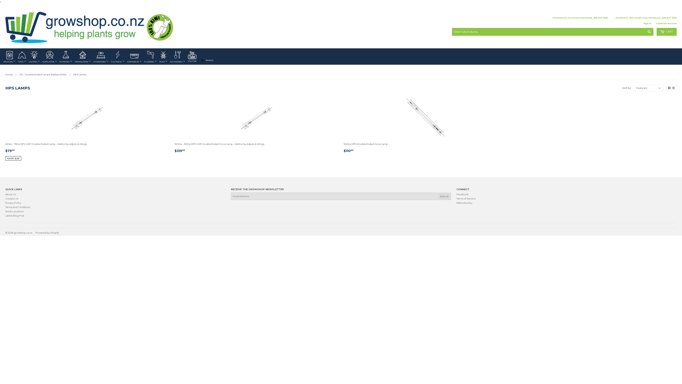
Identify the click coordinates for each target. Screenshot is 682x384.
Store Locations (14, 211)
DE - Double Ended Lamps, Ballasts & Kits (43, 74)
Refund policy (464, 202)
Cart (669, 31)
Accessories (176, 62)
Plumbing (149, 62)
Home (9, 74)
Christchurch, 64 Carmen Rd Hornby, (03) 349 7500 (580, 18)
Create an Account (666, 23)
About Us (10, 194)
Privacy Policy (13, 202)
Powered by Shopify (47, 232)
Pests (162, 62)
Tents (21, 62)
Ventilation (48, 62)
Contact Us (11, 198)
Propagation (82, 62)
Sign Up (444, 196)
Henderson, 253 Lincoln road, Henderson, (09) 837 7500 (646, 18)
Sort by (626, 88)
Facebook (462, 194)
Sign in (647, 23)
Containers (133, 62)
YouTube (192, 61)
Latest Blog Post (14, 215)
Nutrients (64, 62)
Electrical (117, 62)
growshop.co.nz (23, 232)
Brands (209, 60)
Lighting (33, 62)
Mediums (8, 62)
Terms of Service (466, 198)
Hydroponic (99, 62)
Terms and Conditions (17, 207)
